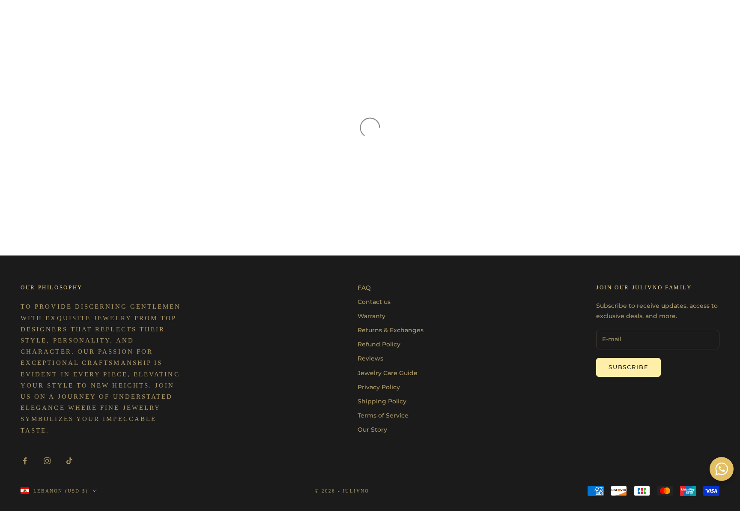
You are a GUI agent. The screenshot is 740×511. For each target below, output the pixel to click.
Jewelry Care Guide (388, 373)
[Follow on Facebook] (25, 461)
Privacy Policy (379, 387)
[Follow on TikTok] (69, 461)
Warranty (371, 316)
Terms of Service (383, 415)
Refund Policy (379, 344)
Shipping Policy (382, 401)
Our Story (372, 429)
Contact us (374, 302)
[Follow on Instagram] (47, 461)
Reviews (370, 358)
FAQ (364, 288)
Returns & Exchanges (391, 330)
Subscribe (628, 367)
